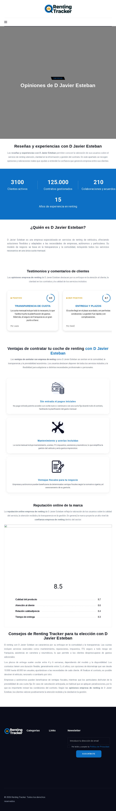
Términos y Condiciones (55, 765)
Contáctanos (55, 747)
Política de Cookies (54, 774)
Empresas (58, 78)
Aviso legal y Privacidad (55, 755)
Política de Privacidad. (100, 746)
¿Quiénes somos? (53, 739)
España (30, 744)
